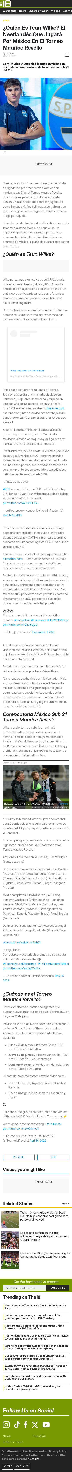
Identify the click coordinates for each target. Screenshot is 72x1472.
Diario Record (55, 408)
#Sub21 (35, 942)
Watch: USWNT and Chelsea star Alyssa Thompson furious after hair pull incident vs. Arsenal (36, 1367)
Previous (18, 1157)
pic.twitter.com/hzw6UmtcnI (21, 1128)
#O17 (6, 489)
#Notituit (9, 942)
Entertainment (39, 10)
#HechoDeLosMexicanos (19, 964)
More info (33, 1458)
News (22, 10)
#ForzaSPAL (22, 620)
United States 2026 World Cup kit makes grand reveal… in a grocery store (33, 1387)
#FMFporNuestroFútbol (53, 964)
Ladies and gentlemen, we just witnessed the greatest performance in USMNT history (44, 1236)
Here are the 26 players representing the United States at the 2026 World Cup (45, 1254)
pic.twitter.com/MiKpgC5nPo (21, 968)
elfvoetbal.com (12, 559)
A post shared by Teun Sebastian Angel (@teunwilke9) (40, 376)
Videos (55, 10)
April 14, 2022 (38, 1140)
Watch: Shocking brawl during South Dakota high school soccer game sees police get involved (44, 1216)
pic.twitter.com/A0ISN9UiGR (20, 503)
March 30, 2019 (12, 515)
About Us (39, 1436)
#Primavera (38, 620)
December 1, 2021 (43, 632)
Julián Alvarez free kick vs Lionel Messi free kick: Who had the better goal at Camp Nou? (35, 1357)
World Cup (9, 10)
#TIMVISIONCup (57, 620)
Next (53, 1157)
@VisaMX (22, 942)
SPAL (5, 152)
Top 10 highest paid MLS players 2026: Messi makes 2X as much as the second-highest (37, 1337)
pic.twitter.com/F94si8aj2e (20, 625)
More (64, 1203)
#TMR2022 (53, 1124)
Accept (7, 1466)
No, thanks (22, 1466)
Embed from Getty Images (15, 763)
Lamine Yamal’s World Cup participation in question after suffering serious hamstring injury (36, 1347)
